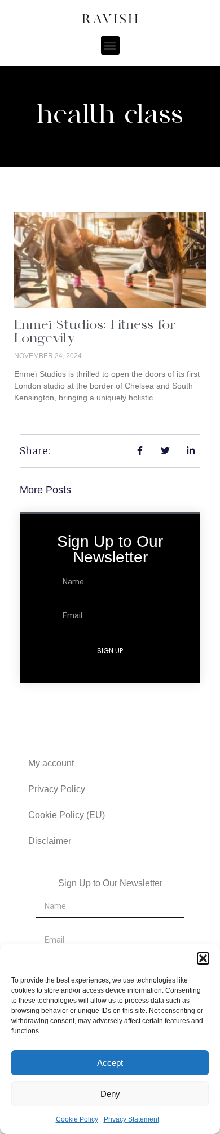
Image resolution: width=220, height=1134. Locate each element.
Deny (110, 1094)
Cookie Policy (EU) (66, 815)
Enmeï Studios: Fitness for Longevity (95, 332)
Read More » (37, 417)
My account (51, 763)
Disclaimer (49, 841)
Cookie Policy (77, 1119)
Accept (110, 1063)
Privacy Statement (131, 1119)
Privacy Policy (56, 789)
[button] (203, 958)
